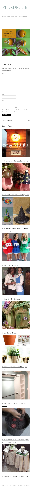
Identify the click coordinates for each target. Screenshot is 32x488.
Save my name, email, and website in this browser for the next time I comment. (15, 110)
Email (3, 94)
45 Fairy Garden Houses (9, 333)
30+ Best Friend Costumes (10, 265)
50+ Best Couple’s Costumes (11, 299)
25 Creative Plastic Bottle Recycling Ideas (15, 195)
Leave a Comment (23, 16)
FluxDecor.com (16, 485)
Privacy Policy (26, 485)
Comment (5, 73)
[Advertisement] (16, 23)
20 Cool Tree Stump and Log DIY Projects (15, 476)
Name (4, 88)
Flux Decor (16, 8)
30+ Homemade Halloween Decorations (15, 161)
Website (4, 101)
